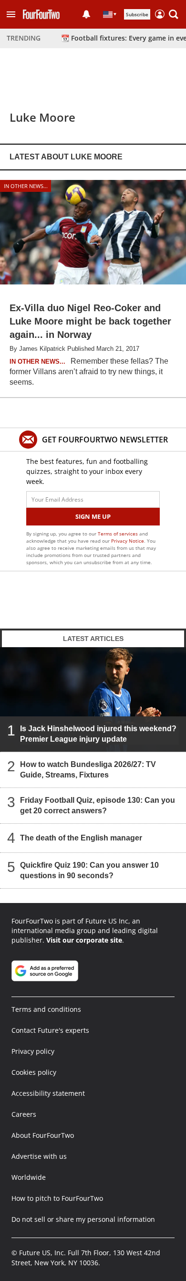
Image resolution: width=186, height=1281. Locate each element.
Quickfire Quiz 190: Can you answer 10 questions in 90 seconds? (89, 870)
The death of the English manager (81, 838)
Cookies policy (33, 1072)
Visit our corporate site (84, 940)
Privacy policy (32, 1051)
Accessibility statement (48, 1093)
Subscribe (137, 14)
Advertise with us (39, 1156)
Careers (23, 1114)
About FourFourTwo (42, 1135)
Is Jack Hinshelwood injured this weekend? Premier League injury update (98, 733)
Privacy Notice (127, 540)
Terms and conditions (46, 1009)
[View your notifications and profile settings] (86, 14)
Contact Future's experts (50, 1030)
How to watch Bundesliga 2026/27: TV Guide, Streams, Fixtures (88, 769)
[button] (11, 14)
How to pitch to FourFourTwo (57, 1198)
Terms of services (118, 533)
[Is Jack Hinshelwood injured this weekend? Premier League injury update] (93, 699)
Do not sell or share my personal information (83, 1219)
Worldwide (28, 1177)
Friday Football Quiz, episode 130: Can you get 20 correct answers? (97, 805)
